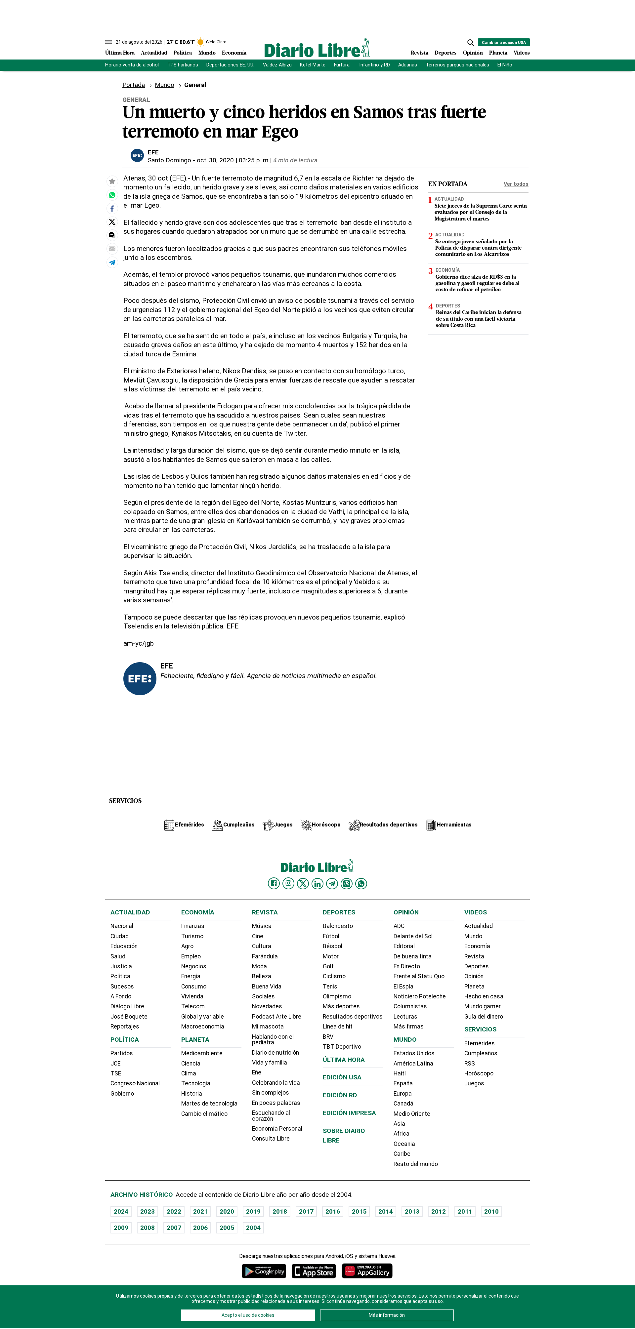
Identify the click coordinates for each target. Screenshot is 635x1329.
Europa (403, 1093)
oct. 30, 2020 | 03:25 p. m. (233, 160)
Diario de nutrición (275, 1052)
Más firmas (409, 1026)
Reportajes (124, 1026)
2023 (147, 1211)
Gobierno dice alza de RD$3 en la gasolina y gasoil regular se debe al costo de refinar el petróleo (478, 284)
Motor (331, 956)
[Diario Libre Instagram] (288, 883)
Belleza (261, 976)
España (403, 1083)
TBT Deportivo (342, 1046)
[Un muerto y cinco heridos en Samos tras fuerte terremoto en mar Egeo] (112, 195)
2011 (465, 1211)
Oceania (404, 1144)
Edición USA (342, 1077)
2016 (332, 1211)
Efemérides (479, 1043)
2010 (491, 1211)
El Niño (504, 65)
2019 (253, 1211)
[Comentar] (112, 235)
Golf (328, 966)
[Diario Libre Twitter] (303, 883)
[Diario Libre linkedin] (317, 883)
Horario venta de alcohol (132, 65)
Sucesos (122, 986)
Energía (190, 976)
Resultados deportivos (353, 1016)
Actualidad (154, 53)
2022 (174, 1211)
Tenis (330, 986)
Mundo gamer (482, 1006)
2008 (147, 1227)
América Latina (413, 1063)
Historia (191, 1093)
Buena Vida (266, 986)
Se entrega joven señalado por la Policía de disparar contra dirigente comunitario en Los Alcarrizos (478, 248)
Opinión (473, 53)
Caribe (402, 1153)
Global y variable (202, 1016)
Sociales (263, 996)
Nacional (121, 926)
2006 (200, 1227)
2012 (438, 1211)
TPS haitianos (182, 65)
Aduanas (407, 65)
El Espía (403, 986)
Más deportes (341, 1006)
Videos (522, 53)
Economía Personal (277, 1128)
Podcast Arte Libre (276, 1016)
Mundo (207, 53)
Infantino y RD (374, 65)
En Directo (407, 966)
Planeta (498, 53)
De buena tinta (413, 956)
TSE (115, 1073)
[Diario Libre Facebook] (274, 883)
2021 (200, 1211)
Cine (257, 936)
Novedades (267, 1006)
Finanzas (192, 926)
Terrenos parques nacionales (457, 65)
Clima (188, 1073)
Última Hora (120, 53)
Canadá (403, 1103)
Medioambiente (202, 1053)
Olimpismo (337, 996)
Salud (117, 956)
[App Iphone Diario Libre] (314, 1271)
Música (262, 926)
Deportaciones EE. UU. (230, 65)
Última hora (344, 1060)
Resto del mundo (416, 1164)
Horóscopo (478, 1073)
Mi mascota (268, 1026)
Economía (234, 53)
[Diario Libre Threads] (347, 883)
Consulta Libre (271, 1138)
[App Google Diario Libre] (264, 1271)
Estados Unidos (414, 1053)
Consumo (193, 986)
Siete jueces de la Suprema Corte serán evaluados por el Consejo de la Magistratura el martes (481, 213)
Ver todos (516, 184)
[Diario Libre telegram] (332, 883)
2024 (121, 1211)
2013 (412, 1211)
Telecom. (193, 1006)
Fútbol (331, 936)
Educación (124, 946)
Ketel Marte (312, 65)
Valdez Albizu (277, 65)
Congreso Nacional (135, 1083)
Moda (259, 966)
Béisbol (332, 946)
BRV (328, 1036)
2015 (359, 1211)
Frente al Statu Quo (419, 976)
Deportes (445, 53)
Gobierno (122, 1093)
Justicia (121, 966)
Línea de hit (338, 1026)
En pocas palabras (276, 1103)
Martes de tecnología (209, 1103)
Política (183, 53)
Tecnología (195, 1083)
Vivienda (192, 996)
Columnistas (410, 1006)
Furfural (342, 65)
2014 (385, 1211)
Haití (400, 1073)
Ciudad (119, 936)
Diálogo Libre (127, 1006)
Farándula (265, 956)
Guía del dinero (483, 1016)
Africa (401, 1133)
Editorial (404, 946)
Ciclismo (334, 976)
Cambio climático (204, 1113)
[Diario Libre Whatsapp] (361, 883)
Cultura (261, 946)
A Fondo (120, 996)
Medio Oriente (412, 1113)
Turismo (192, 936)
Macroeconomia (202, 1026)
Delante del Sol (413, 936)
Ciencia (190, 1063)
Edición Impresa (349, 1113)
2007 (174, 1227)
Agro (187, 946)
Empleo (191, 956)
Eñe (256, 1072)
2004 (253, 1227)
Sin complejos (270, 1092)
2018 (280, 1211)
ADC (399, 926)
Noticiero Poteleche (420, 996)
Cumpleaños (480, 1053)
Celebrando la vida (276, 1082)
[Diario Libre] (317, 47)
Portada (133, 85)
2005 (227, 1227)
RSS (469, 1063)
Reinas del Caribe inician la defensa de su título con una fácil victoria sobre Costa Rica (479, 319)
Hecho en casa (483, 996)
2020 (227, 1211)
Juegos (474, 1083)
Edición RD (340, 1095)
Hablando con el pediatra (273, 1039)
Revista (419, 53)
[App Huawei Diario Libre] (367, 1271)
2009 (121, 1227)
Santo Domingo (169, 160)
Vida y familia (269, 1062)
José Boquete (129, 1016)
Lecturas (405, 1016)
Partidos (121, 1053)
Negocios (193, 966)
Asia (399, 1123)
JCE (115, 1063)
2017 (306, 1211)
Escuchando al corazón (271, 1115)
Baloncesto (338, 926)
